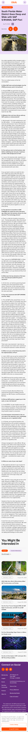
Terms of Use (13, 686)
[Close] (26, 714)
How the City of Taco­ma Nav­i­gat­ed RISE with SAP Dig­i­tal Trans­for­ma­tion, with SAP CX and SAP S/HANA (14, 607)
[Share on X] (15, 29)
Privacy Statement (14, 689)
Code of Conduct (14, 696)
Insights (3, 678)
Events (3, 682)
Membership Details (15, 693)
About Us (4, 694)
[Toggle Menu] (24, 2)
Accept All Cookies (14, 729)
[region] (14, 722)
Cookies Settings (14, 724)
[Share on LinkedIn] (10, 29)
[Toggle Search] (3, 2)
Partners (4, 690)
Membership (5, 675)
